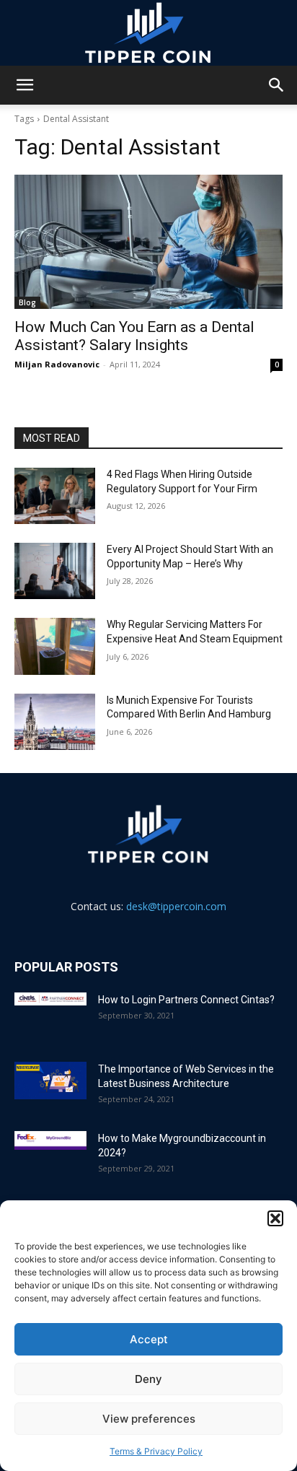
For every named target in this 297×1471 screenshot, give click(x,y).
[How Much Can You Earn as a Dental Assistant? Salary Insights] (148, 242)
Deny (148, 1379)
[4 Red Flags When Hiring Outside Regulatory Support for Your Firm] (54, 496)
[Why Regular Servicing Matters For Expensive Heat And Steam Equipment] (54, 646)
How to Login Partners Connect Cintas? (186, 999)
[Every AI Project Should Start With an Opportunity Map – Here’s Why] (54, 571)
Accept (149, 1339)
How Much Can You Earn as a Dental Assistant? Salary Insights (134, 336)
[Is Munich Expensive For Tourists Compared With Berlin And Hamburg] (54, 722)
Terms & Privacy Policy (156, 1451)
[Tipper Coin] (148, 33)
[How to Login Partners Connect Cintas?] (50, 998)
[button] (275, 1218)
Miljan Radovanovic (56, 364)
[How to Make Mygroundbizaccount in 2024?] (50, 1140)
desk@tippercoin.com (176, 906)
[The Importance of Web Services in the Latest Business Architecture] (50, 1081)
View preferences (148, 1419)
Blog (27, 302)
